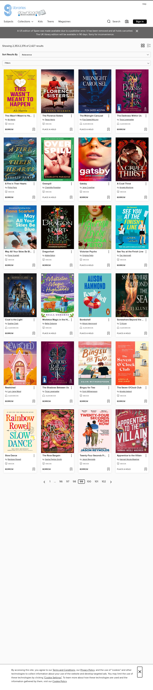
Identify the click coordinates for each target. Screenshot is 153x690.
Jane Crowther (88, 187)
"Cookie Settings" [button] (53, 677)
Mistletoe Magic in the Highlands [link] (56, 319)
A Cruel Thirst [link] (124, 183)
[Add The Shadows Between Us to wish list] (71, 401)
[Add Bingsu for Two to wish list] (108, 401)
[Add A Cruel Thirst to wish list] (145, 197)
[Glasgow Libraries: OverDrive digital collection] (24, 10)
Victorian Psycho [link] (88, 251)
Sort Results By (10, 54)
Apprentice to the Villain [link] (129, 455)
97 (67, 481)
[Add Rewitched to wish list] (34, 401)
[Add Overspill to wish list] (71, 197)
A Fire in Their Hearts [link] (15, 183)
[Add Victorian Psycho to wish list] (108, 265)
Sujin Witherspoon (89, 391)
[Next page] (111, 481)
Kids (40, 21)
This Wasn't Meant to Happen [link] (18, 116)
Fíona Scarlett (13, 255)
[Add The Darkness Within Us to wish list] (145, 130)
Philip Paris (12, 187)
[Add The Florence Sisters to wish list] (71, 130)
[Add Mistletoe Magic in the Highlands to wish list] (71, 333)
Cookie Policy (59, 681)
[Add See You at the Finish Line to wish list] (145, 265)
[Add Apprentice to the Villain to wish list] (145, 469)
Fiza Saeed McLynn (90, 119)
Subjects (8, 21)
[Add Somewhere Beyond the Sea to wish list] (145, 333)
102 (104, 481)
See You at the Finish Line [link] (130, 251)
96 (61, 481)
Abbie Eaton (50, 255)
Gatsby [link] (83, 183)
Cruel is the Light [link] (13, 319)
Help (144, 4)
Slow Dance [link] (11, 455)
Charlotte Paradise (53, 187)
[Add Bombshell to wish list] (108, 333)
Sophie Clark (13, 323)
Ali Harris (11, 119)
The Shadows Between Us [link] (55, 387)
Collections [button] (24, 21)
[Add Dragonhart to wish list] (71, 265)
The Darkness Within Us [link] (129, 116)
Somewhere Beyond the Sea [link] (130, 319)
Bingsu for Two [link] (87, 387)
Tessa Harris (50, 119)
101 (96, 481)
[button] (113, 22)
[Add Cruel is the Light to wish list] (34, 333)
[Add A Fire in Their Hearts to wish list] (34, 197)
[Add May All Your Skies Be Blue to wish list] (34, 265)
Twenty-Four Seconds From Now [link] (93, 455)
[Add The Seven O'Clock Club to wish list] (145, 401)
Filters (7, 63)
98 (74, 481)
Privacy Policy (87, 670)
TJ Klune (123, 323)
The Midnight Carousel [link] (91, 116)
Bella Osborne (51, 323)
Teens (50, 21)
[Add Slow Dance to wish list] (34, 469)
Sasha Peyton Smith (53, 459)
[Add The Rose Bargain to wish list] (71, 469)
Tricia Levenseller (127, 119)
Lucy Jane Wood (14, 391)
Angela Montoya (126, 187)
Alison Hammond (89, 323)
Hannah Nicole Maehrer (129, 459)
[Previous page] (44, 481)
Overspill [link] (46, 183)
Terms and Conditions (64, 670)
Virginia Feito (87, 255)
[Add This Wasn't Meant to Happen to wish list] (34, 130)
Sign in (140, 21)
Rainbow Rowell (14, 459)
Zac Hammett (125, 255)
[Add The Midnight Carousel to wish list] (108, 130)
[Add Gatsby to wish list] (108, 197)
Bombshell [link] (85, 319)
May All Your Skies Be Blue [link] (18, 251)
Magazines (64, 21)
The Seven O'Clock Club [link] (129, 387)
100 (89, 481)
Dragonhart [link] (48, 251)
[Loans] (127, 22)
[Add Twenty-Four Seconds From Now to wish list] (108, 469)
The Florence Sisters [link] (52, 116)
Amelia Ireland (126, 391)
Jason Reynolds (88, 459)
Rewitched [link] (10, 387)
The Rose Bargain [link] (51, 455)
